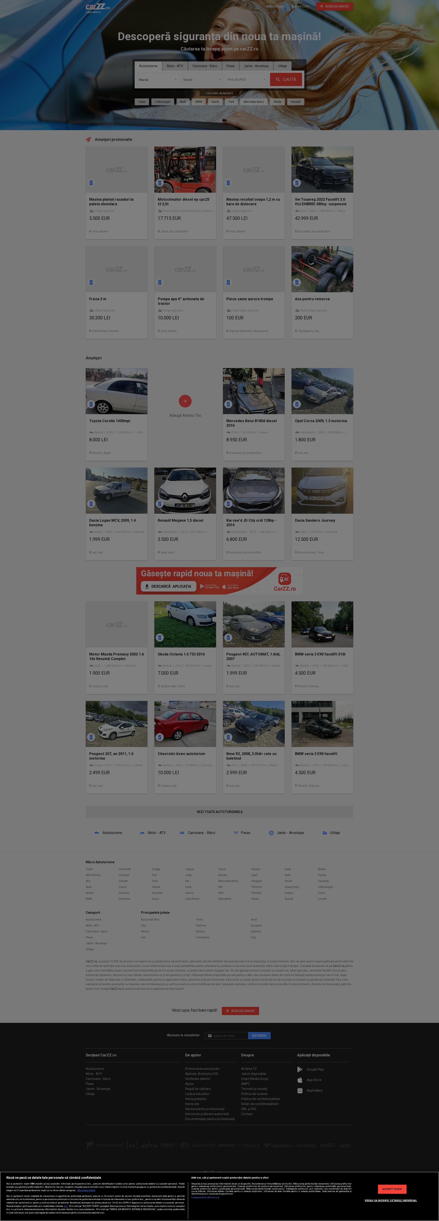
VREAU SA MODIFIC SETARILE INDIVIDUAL (391, 1200)
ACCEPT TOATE (392, 1189)
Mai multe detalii (86, 1190)
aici (66, 1206)
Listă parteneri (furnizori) (205, 1197)
